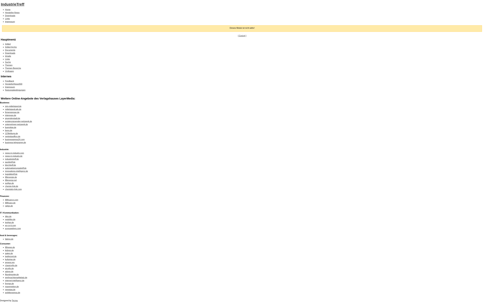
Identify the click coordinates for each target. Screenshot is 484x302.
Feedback (9, 81)
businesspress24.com (15, 139)
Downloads (10, 16)
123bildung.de (11, 133)
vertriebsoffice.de (12, 136)
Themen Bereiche (13, 68)
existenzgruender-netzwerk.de (18, 121)
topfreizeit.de (11, 256)
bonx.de (8, 130)
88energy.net (11, 180)
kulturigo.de (10, 259)
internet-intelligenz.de (14, 280)
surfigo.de (9, 183)
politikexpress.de (12, 293)
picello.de (9, 268)
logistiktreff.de (11, 174)
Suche (8, 62)
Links (7, 19)
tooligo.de (9, 222)
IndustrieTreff (12, 4)
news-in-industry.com (14, 153)
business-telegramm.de (15, 142)
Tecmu (15, 300)
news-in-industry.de (13, 156)
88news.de (10, 247)
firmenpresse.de (12, 112)
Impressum (10, 22)
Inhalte (8, 56)
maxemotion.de (12, 287)
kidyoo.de (9, 250)
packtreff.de (10, 162)
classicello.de (11, 265)
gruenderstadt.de (12, 118)
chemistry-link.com (13, 189)
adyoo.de (9, 271)
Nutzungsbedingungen (15, 90)
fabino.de (9, 239)
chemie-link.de (11, 186)
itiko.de (8, 216)
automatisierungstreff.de (15, 168)
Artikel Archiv (11, 47)
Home (7, 10)
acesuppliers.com (13, 228)
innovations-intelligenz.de (16, 171)
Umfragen (9, 71)
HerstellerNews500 (13, 84)
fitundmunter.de (12, 274)
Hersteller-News (12, 13)
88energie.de (11, 177)
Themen (8, 65)
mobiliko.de (10, 219)
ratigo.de (9, 206)
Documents (10, 50)
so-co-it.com (10, 225)
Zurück (242, 36)
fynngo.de (9, 284)
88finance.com (11, 200)
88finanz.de (10, 203)
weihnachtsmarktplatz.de (16, 277)
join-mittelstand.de (13, 106)
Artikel (8, 44)
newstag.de (10, 290)
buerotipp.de (10, 127)
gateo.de (9, 253)
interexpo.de (10, 115)
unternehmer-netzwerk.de (16, 124)
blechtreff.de (10, 165)
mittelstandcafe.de (13, 109)
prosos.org (9, 262)
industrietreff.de (12, 159)
